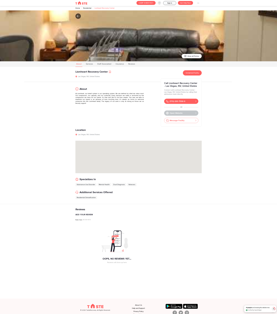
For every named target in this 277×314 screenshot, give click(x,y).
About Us (138, 305)
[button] (160, 3)
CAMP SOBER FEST (146, 3)
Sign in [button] (169, 3)
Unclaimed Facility (192, 73)
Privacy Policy (139, 311)
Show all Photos (193, 56)
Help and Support (138, 308)
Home (77, 8)
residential (87, 8)
